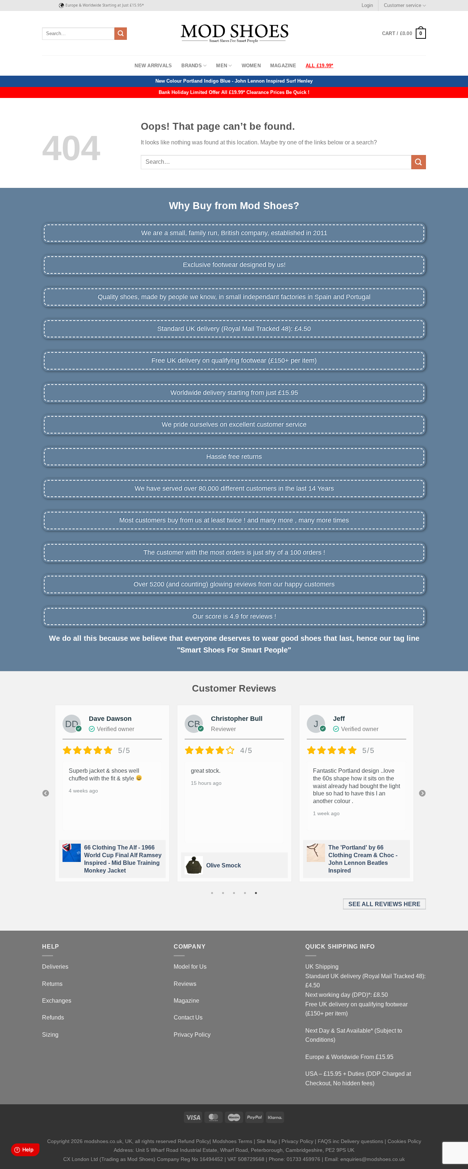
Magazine (283, 65)
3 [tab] (234, 893)
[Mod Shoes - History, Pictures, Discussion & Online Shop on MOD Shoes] (234, 33)
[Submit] (120, 33)
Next (422, 793)
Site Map (267, 1141)
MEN (221, 65)
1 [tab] (212, 893)
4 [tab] (245, 893)
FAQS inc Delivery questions (350, 1141)
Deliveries (55, 967)
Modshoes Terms (232, 1141)
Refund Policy (194, 1141)
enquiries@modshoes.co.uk (372, 1159)
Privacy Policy (192, 1035)
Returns (52, 984)
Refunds (53, 1017)
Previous (45, 793)
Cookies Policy (404, 1141)
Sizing (50, 1035)
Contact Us (188, 1017)
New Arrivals (153, 65)
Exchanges (56, 1001)
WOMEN (251, 65)
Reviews (185, 984)
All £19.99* (319, 65)
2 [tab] (223, 893)
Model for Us (190, 967)
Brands (191, 65)
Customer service (402, 5)
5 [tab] (256, 893)
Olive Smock (223, 865)
